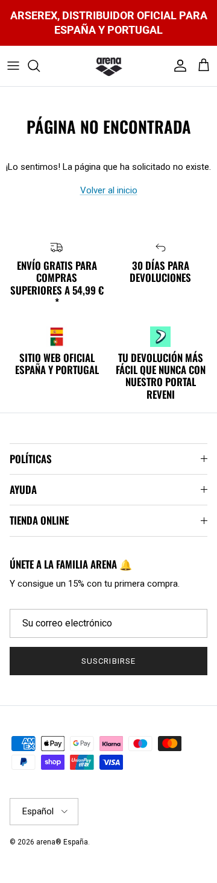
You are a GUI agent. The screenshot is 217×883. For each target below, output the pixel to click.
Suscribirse (108, 661)
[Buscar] (40, 65)
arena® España (62, 842)
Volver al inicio (108, 190)
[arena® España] (108, 66)
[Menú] (13, 65)
